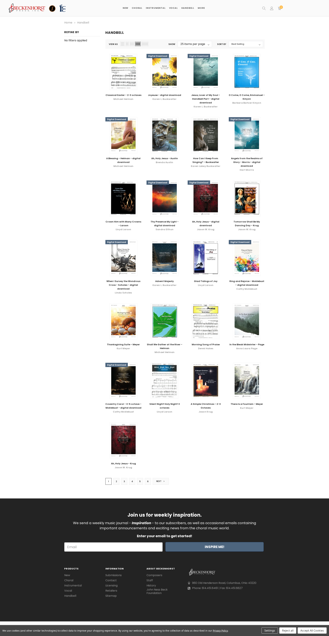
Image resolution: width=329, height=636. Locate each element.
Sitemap (111, 596)
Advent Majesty (164, 281)
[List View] (122, 44)
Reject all (288, 630)
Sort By (221, 44)
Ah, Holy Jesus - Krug (123, 463)
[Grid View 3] (132, 44)
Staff (150, 580)
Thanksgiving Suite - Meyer (123, 344)
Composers (154, 575)
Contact (111, 580)
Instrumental (73, 585)
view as (113, 44)
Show (171, 44)
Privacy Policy (220, 630)
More (201, 8)
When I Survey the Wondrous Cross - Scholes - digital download (123, 285)
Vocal (68, 590)
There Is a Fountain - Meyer (247, 404)
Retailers (111, 590)
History (151, 585)
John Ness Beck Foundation (157, 591)
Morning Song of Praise (206, 344)
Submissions (113, 575)
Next (159, 481)
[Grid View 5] (145, 44)
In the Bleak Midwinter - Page (246, 344)
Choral (68, 580)
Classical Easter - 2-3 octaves (123, 95)
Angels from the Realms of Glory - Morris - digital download (247, 162)
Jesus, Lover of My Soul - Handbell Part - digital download (205, 98)
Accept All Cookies (312, 630)
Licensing (111, 585)
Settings (269, 630)
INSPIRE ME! (214, 546)
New (125, 8)
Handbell (70, 596)
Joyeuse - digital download (164, 95)
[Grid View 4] (138, 44)
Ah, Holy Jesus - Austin (164, 158)
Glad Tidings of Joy (205, 281)
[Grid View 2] (127, 44)
